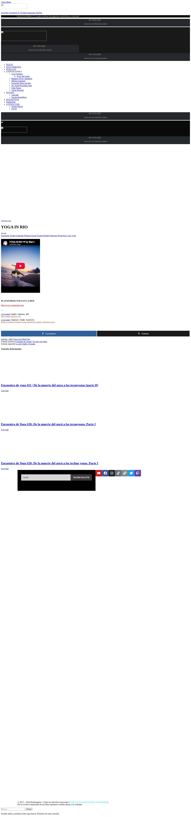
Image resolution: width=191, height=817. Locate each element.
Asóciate (15, 95)
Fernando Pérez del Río (21, 83)
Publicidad (10, 102)
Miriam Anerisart (18, 81)
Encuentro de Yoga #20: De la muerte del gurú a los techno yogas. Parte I (49, 463)
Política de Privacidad (79, 802)
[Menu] (2, 122)
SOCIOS (10, 92)
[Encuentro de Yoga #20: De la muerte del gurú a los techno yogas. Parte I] (25, 458)
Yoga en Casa (6, 221)
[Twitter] (131, 473)
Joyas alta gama (23, 76)
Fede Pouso (16, 88)
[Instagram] (111, 473)
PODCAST (11, 69)
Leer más (5, 391)
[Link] (124, 473)
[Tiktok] (118, 473)
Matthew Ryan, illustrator (21, 79)
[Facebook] (105, 473)
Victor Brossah (17, 90)
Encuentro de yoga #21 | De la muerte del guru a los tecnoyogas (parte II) (49, 385)
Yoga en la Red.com (21, 339)
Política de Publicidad (98, 802)
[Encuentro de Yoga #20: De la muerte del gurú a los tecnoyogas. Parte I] (25, 419)
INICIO (9, 65)
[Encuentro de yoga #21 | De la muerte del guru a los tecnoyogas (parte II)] (25, 380)
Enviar (29, 809)
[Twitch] (137, 473)
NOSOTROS (17, 106)
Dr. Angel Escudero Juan (21, 85)
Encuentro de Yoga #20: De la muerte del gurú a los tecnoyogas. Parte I (48, 424)
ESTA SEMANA (13, 67)
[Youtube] (99, 473)
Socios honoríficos (19, 97)
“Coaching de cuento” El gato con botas (30, 341)
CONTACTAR (12, 104)
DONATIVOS (12, 99)
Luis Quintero (17, 74)
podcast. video (7, 339)
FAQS (14, 109)
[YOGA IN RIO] (79, 218)
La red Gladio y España (25, 344)
